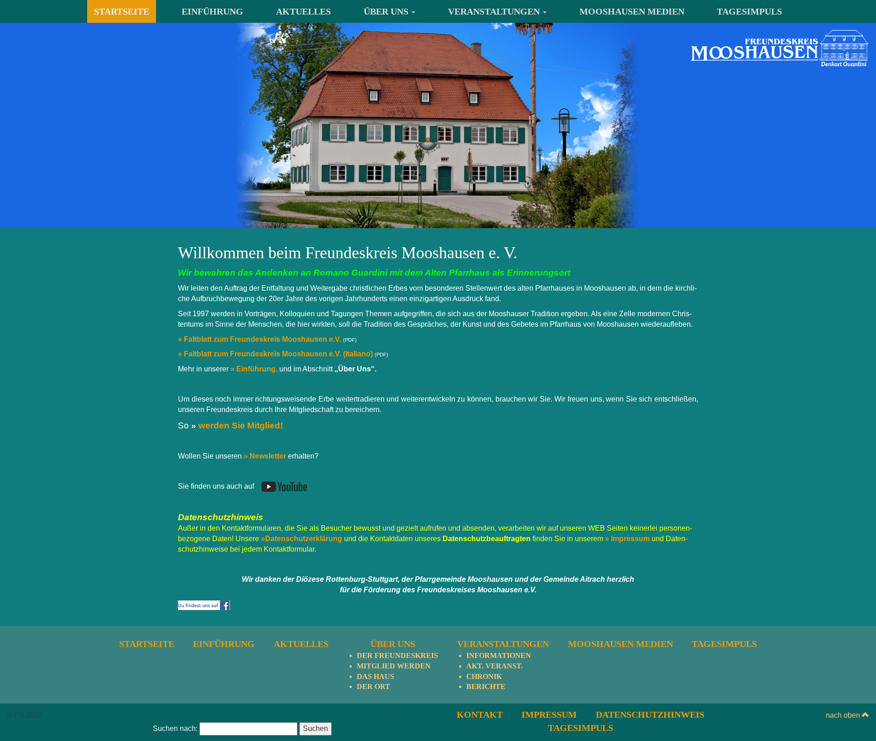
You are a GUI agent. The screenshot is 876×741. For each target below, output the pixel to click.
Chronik (484, 676)
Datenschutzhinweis (650, 715)
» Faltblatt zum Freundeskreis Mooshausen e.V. (259, 339)
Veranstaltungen (495, 11)
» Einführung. (253, 369)
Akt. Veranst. (494, 666)
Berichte (486, 686)
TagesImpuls (749, 11)
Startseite (121, 11)
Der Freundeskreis (397, 655)
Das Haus (375, 676)
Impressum (549, 715)
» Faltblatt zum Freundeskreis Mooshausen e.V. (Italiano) (275, 354)
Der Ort (373, 686)
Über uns (387, 11)
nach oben (844, 715)
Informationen (498, 655)
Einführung (212, 11)
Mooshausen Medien (631, 11)
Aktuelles (303, 11)
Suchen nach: (175, 728)
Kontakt (480, 715)
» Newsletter (264, 456)
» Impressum (628, 539)
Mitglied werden (394, 666)
